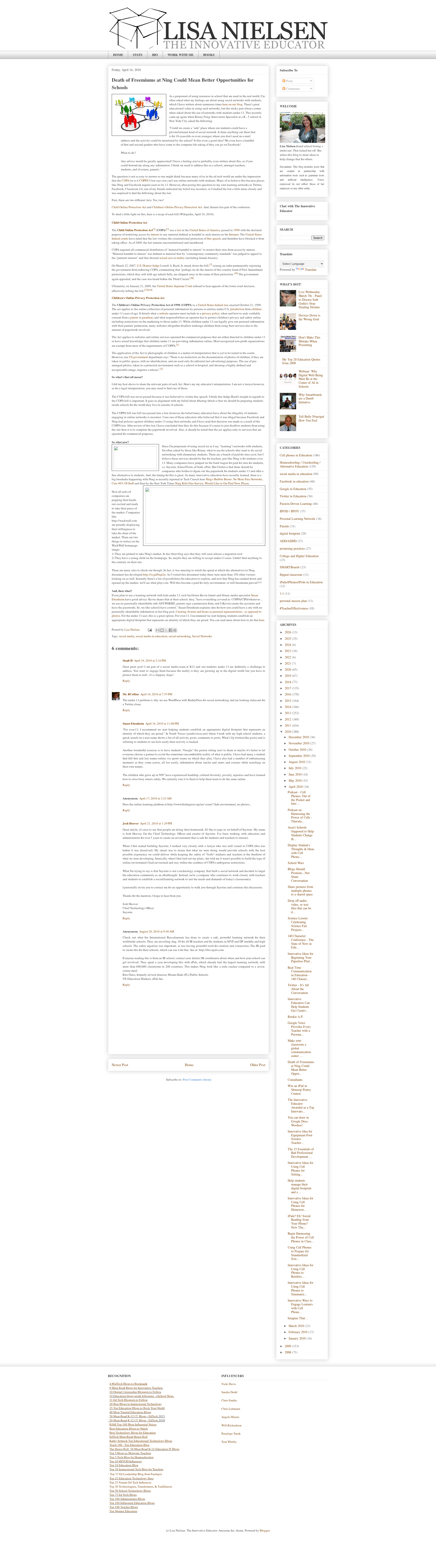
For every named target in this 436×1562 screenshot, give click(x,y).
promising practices (292, 548)
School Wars (296, 863)
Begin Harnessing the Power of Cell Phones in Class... (301, 1237)
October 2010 (298, 749)
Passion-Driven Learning (296, 503)
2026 (288, 632)
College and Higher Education (299, 556)
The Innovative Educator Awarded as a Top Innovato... (301, 1105)
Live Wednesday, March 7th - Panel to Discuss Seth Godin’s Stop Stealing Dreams (310, 299)
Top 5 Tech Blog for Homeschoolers (131, 1457)
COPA (125, 180)
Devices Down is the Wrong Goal (309, 317)
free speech (214, 238)
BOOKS (209, 54)
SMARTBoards (290, 567)
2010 (288, 731)
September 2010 (299, 755)
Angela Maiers (230, 1417)
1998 (236, 230)
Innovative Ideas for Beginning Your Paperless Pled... (300, 957)
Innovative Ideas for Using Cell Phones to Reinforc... (300, 1271)
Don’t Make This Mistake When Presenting (309, 341)
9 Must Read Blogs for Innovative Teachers (136, 1388)
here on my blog (233, 104)
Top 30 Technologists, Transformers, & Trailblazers (140, 1486)
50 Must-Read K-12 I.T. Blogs (127, 1416)
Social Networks (202, 636)
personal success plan (293, 601)
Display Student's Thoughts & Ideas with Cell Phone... (301, 851)
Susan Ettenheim (133, 723)
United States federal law (213, 305)
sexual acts (166, 258)
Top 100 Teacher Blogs (123, 1507)
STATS (137, 54)
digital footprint (290, 533)
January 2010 (298, 1338)
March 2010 (297, 1326)
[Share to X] (166, 630)
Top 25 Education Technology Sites (131, 1478)
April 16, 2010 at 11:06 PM (162, 723)
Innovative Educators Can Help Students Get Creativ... (299, 1004)
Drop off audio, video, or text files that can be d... (299, 906)
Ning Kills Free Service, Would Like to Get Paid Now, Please (212, 483)
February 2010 (298, 1332)
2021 (288, 663)
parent (134, 317)
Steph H (128, 660)
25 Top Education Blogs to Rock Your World (137, 1408)
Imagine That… (298, 1318)
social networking (180, 636)
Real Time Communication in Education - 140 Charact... (300, 973)
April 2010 (296, 786)
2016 (288, 694)
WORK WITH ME (180, 54)
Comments (292, 88)
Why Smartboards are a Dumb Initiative (310, 398)
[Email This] (157, 630)
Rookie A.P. (295, 1016)
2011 (288, 725)
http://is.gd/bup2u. (154, 574)
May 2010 (295, 780)
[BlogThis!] (162, 630)
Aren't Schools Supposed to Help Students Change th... (301, 833)
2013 (288, 713)
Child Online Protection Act (129, 207)
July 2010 (295, 768)
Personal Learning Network (297, 518)
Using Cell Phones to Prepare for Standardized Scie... (299, 1253)
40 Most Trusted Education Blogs (130, 1412)
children (256, 309)
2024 (288, 644)
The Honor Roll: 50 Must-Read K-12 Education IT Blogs (144, 1449)
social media (126, 636)
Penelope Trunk (231, 1433)
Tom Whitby (229, 1442)
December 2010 (299, 737)
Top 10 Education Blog (123, 1465)
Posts (289, 81)
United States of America (205, 230)
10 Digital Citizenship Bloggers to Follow (135, 1392)
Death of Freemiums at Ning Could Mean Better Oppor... (301, 1067)
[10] (192, 278)
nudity (181, 258)
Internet (234, 234)
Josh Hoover (131, 823)
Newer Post (120, 1064)
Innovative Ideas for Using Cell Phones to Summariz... (300, 1288)
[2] (167, 229)
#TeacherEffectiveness (294, 608)
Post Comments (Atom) (197, 1079)
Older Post (257, 1064)
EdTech (153, 1416)
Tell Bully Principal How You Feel (311, 418)
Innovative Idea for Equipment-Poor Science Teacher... (300, 1137)
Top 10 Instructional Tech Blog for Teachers (136, 1469)
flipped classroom (291, 574)
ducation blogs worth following (134, 1396)
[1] (154, 229)
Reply (126, 681)
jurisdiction (237, 309)
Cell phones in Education (296, 455)
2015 (288, 700)
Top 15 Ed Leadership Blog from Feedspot (136, 1474)
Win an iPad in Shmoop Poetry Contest (299, 1090)
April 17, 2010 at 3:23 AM (155, 798)
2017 (288, 688)
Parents (284, 526)
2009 (288, 1346)
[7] (210, 264)
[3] (161, 368)
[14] (150, 289)
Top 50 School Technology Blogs (130, 1490)
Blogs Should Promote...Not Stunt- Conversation (299, 874)
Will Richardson (231, 1425)
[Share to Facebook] (170, 630)
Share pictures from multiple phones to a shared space (300, 891)
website (163, 313)
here (261, 620)
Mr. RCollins (131, 694)
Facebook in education (294, 481)
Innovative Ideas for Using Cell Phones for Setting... (300, 1168)
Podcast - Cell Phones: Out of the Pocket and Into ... (299, 798)
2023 (288, 651)
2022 (288, 657)
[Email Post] (149, 629)
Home (189, 1064)
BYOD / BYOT (289, 511)
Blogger (265, 1530)
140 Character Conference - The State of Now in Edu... (301, 941)
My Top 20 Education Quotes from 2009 (301, 361)
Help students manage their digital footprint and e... (299, 1186)
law (179, 230)
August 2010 (297, 762)
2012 (288, 719)
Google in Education (293, 489)
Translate (311, 269)
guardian (147, 317)
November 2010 (299, 743)
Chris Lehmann (230, 1409)
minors (155, 234)
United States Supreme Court (174, 286)
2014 (288, 707)
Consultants (295, 1079)
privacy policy (211, 313)
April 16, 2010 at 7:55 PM (156, 694)
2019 (288, 675)
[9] (236, 273)
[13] (146, 289)
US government (138, 357)
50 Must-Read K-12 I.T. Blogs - (129, 1420)
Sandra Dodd (229, 1392)
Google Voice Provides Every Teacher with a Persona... (299, 1028)
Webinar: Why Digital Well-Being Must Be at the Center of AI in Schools (311, 379)
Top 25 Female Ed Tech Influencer (130, 1482)
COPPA (143, 180)
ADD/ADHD (288, 541)
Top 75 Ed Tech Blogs (123, 1494)
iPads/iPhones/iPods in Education (301, 582)
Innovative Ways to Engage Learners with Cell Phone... (300, 1306)
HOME (118, 54)
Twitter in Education (293, 496)
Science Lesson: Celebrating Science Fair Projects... (298, 924)
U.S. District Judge (148, 265)
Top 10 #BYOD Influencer (125, 1461)
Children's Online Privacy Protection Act (177, 207)
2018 (288, 682)
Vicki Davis (228, 1384)
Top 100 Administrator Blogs (127, 1499)
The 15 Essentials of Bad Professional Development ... (301, 1153)
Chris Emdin (229, 1400)
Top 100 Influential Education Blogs (132, 1503)
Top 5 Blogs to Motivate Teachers (130, 1453)
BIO (155, 54)
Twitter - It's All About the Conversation (298, 989)
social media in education (151, 636)
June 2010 (295, 774)
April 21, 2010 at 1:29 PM (156, 823)
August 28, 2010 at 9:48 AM (156, 931)
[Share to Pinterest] (175, 630)
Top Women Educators (123, 1511)
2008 (288, 1352)
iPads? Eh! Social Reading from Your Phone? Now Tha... (299, 1221)
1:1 (282, 593)
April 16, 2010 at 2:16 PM (150, 660)
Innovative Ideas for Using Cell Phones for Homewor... (300, 1204)
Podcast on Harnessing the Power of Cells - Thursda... (300, 815)
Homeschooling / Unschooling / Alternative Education (300, 464)
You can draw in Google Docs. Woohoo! (298, 1121)
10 (111, 1396)
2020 (288, 669)
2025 (288, 638)
